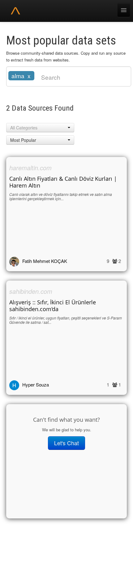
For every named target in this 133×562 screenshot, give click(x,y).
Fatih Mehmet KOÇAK (44, 261)
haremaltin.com (30, 167)
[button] (40, 127)
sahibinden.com (30, 291)
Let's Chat (66, 443)
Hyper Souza (35, 384)
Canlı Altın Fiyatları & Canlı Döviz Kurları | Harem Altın (63, 182)
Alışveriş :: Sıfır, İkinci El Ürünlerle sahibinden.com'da (52, 305)
